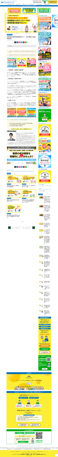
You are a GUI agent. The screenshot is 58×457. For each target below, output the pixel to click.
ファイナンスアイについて (24, 451)
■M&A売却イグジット (32, 4)
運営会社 (29, 451)
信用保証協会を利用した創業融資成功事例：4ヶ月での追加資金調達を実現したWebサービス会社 (28, 201)
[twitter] (15, 42)
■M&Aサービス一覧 (25, 4)
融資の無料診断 (17, 451)
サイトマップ (45, 451)
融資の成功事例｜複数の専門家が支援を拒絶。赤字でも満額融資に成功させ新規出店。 (13, 216)
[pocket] (19, 42)
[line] (26, 42)
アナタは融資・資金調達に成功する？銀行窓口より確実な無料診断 (18, 119)
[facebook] (17, 42)
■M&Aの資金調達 (40, 4)
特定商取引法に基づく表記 (40, 451)
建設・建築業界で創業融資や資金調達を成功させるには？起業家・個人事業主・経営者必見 (47, 264)
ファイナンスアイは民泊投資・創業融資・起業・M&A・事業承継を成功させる (29, 454)
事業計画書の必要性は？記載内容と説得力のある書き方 (47, 306)
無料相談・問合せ (13, 451)
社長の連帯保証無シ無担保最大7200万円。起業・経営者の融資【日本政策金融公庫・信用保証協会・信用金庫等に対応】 (47, 240)
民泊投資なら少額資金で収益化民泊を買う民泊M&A (29, 5)
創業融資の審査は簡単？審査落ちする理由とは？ (47, 270)
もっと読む (22, 221)
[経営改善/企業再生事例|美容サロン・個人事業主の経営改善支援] (21, 42)
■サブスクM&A (18, 4)
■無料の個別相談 (47, 4)
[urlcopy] (28, 42)
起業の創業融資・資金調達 (11, 4)
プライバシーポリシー (33, 451)
